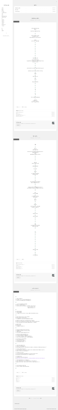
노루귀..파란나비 (17, 11)
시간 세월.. (17, 381)
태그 (2, 29)
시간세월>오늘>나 (4, 12)
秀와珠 (2, 10)
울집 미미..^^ (17, 380)
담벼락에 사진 (3, 24)
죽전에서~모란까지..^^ (19, 268)
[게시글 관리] (19, 107)
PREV (29, 398)
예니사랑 (3, 11)
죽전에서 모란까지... (18, 267)
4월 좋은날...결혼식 (35, 18)
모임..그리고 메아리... (18, 266)
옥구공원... (17, 265)
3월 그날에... (17, 9)
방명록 (2, 30)
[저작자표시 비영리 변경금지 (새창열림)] (25, 372)
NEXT (41, 398)
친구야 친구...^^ (18, 377)
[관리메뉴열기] (56, 1)
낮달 (2, 13)
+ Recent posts (16, 403)
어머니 (2, 7)
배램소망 (17, 110)
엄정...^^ (17, 379)
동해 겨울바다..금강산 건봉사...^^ (20, 115)
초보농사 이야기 (4, 17)
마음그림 (3, 22)
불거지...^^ (17, 378)
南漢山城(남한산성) (4, 16)
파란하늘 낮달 (6, 5)
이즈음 (2, 23)
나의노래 (3, 25)
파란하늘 (3, 19)
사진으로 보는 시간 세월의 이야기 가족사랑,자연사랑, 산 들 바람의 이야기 (26, 123)
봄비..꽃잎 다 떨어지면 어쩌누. (20, 264)
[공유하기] (18, 107)
